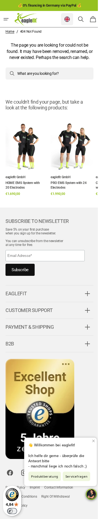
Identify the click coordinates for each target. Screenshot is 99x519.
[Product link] (27, 162)
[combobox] (47, 79)
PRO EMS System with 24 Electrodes (69, 191)
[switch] (12, 511)
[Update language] (63, 19)
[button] (6, 19)
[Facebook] (10, 479)
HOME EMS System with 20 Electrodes (23, 191)
